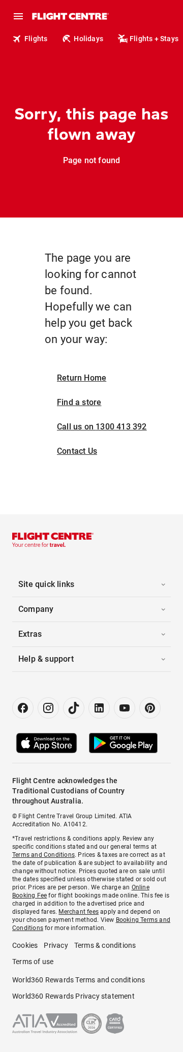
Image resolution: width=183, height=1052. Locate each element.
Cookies (25, 945)
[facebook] (23, 708)
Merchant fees (78, 911)
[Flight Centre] (69, 16)
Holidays (88, 39)
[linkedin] (99, 708)
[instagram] (48, 708)
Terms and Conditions (43, 854)
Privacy (56, 945)
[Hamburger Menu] (18, 16)
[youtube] (124, 708)
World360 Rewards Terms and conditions (78, 980)
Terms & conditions (105, 945)
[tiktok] (73, 708)
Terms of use (32, 961)
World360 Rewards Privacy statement (73, 996)
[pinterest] (150, 708)
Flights (35, 39)
